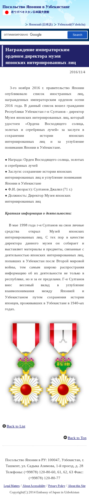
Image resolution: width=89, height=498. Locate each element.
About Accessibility (33, 486)
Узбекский (71, 24)
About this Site (77, 486)
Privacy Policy (56, 486)
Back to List (16, 426)
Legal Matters (12, 486)
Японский (41, 24)
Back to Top (77, 438)
